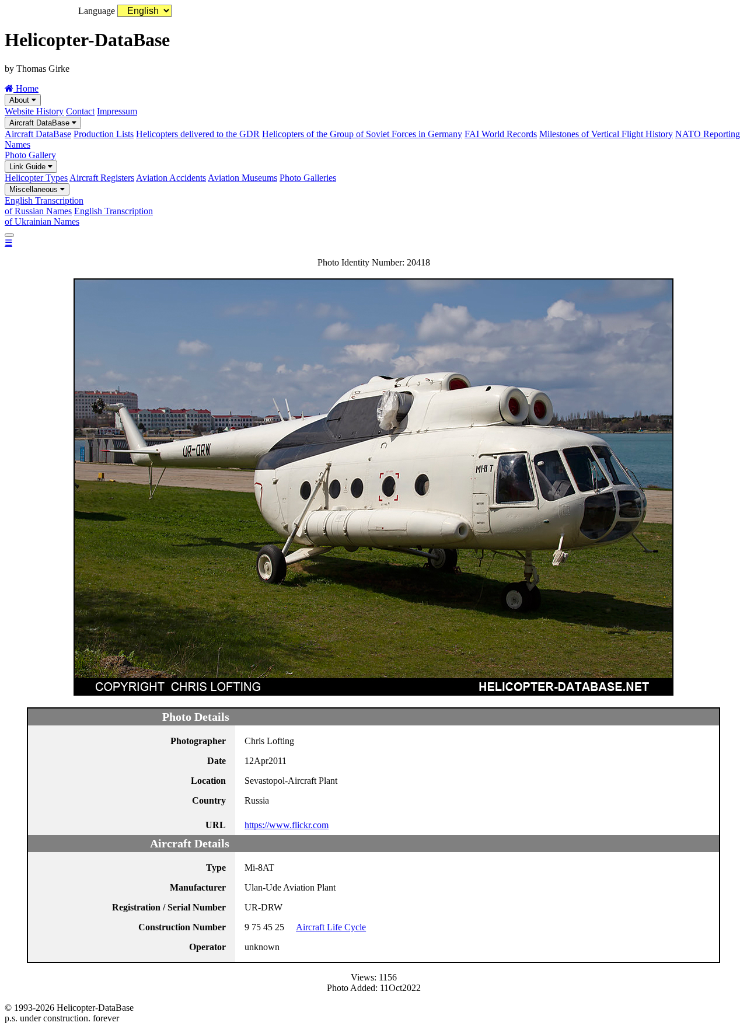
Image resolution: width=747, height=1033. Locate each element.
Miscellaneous (34, 189)
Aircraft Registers (101, 178)
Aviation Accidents (171, 178)
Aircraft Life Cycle (331, 927)
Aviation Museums (242, 178)
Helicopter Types (36, 178)
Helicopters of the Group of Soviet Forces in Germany (362, 134)
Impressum (117, 111)
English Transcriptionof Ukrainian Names (79, 216)
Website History (34, 111)
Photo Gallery (30, 155)
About (20, 100)
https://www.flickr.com (287, 825)
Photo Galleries (308, 178)
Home (26, 88)
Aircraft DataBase (40, 122)
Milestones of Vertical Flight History (606, 134)
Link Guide (28, 166)
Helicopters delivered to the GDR (198, 134)
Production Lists (104, 134)
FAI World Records (501, 134)
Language (96, 11)
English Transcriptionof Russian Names (44, 206)
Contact (80, 111)
